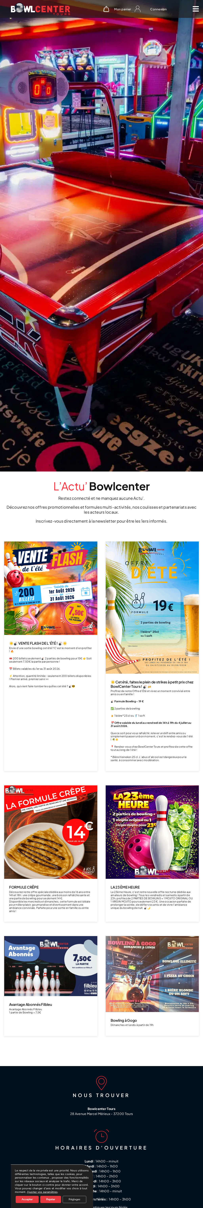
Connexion (158, 9)
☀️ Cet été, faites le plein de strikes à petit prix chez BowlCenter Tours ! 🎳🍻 (152, 684)
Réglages (74, 1199)
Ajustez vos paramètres (42, 1192)
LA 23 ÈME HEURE (125, 887)
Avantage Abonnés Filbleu (30, 1004)
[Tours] (40, 4)
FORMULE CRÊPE (24, 887)
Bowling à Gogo (124, 1020)
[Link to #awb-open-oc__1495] (196, 9)
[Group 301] (138, 7)
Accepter (27, 1199)
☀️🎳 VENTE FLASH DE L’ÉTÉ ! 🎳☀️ (38, 643)
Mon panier (122, 9)
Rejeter (50, 1199)
